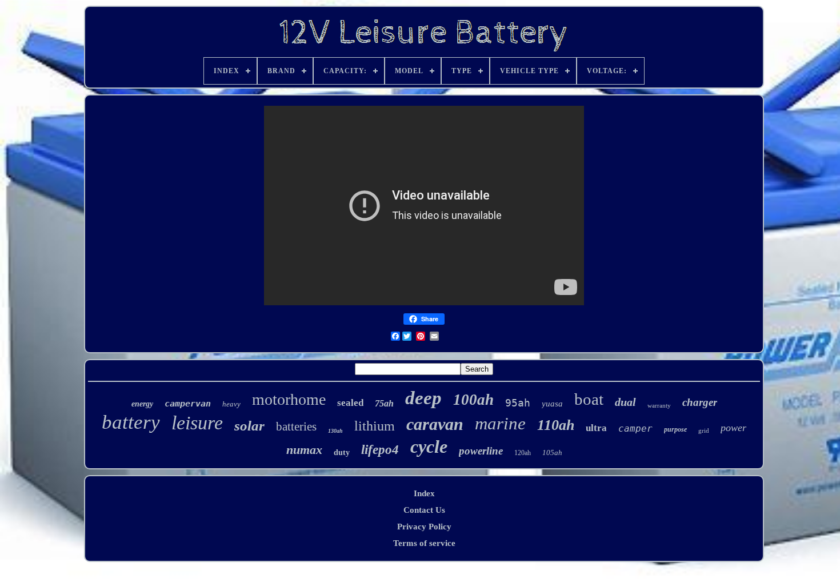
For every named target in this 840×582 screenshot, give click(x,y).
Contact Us (424, 510)
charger (699, 402)
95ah (517, 403)
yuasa (552, 403)
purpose (675, 429)
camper (635, 428)
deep (423, 398)
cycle (428, 446)
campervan (188, 403)
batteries (296, 426)
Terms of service (424, 543)
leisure (197, 422)
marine (500, 423)
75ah (384, 403)
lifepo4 (380, 450)
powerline (481, 451)
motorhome (289, 399)
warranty (659, 405)
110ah (555, 425)
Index (424, 493)
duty (342, 452)
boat (588, 399)
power (733, 427)
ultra (596, 427)
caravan (434, 423)
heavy (231, 404)
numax (304, 450)
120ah (522, 453)
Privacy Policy (424, 526)
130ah (335, 431)
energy (142, 404)
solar (249, 425)
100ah (473, 399)
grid (703, 430)
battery (131, 422)
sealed (350, 402)
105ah (552, 452)
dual (625, 402)
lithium (374, 425)
